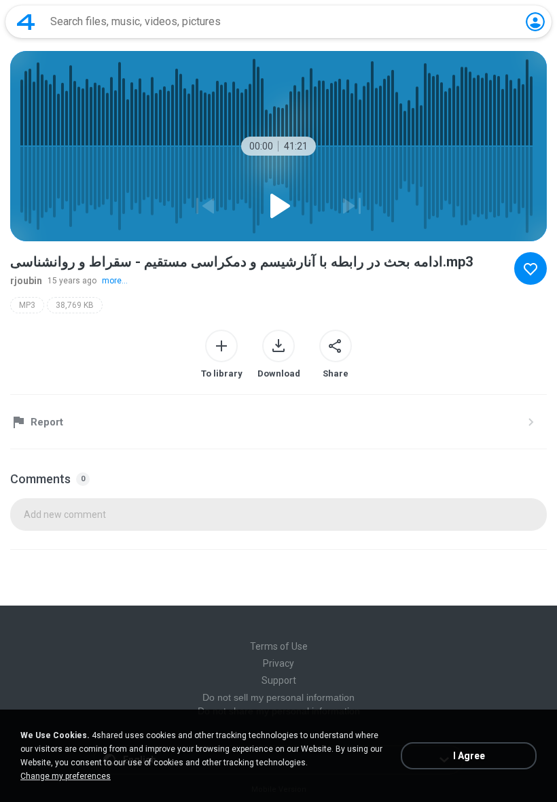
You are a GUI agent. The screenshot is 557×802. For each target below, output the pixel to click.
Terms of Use (279, 646)
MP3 (27, 305)
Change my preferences (65, 776)
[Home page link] (26, 22)
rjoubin (26, 280)
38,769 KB (75, 305)
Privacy (278, 663)
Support (279, 680)
